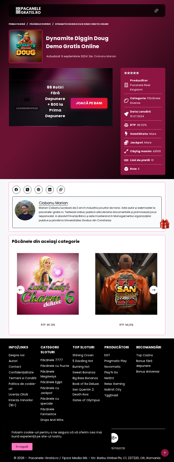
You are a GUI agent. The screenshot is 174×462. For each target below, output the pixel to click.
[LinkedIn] (50, 190)
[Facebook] (16, 190)
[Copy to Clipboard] (61, 190)
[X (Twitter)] (28, 190)
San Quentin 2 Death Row (126, 317)
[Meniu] (156, 11)
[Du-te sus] (165, 453)
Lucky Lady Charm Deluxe (47, 317)
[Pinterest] (39, 190)
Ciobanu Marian (105, 56)
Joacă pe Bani (89, 103)
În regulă (22, 447)
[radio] (125, 73)
